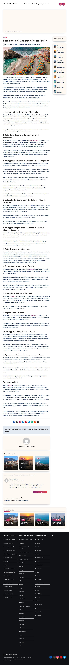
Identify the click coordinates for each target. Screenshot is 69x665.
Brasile (22, 577)
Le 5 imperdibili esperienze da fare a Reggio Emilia (61, 86)
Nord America (40, 557)
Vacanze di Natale (8, 594)
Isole (33, 4)
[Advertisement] (35, 20)
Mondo (38, 554)
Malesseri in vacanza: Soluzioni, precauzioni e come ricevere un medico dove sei (60, 76)
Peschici (12, 296)
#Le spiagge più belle (31, 44)
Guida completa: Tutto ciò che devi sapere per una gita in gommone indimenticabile (61, 91)
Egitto (22, 602)
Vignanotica (34, 315)
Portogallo (39, 579)
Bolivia (22, 573)
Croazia (22, 591)
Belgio (22, 570)
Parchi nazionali (8, 583)
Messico (39, 550)
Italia (4, 37)
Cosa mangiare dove (9, 572)
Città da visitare (8, 543)
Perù (38, 572)
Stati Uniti (39, 594)
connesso (13, 500)
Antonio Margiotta (11, 44)
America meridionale (25, 552)
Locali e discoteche (9, 579)
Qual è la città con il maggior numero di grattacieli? (60, 61)
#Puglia (38, 44)
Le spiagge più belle (9, 547)
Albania (22, 543)
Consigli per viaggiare (9, 539)
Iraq (21, 635)
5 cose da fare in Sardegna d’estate (61, 71)
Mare (29, 4)
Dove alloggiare (8, 597)
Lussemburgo (40, 539)
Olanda (38, 561)
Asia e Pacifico (56, 519)
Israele (22, 642)
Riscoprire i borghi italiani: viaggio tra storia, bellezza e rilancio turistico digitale (61, 66)
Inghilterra (23, 631)
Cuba (21, 595)
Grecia (22, 624)
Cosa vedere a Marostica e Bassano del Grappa (61, 46)
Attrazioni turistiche (9, 568)
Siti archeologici (8, 590)
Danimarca (23, 599)
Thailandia (39, 604)
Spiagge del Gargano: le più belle (25, 40)
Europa (22, 609)
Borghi (38, 4)
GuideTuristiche (10, 655)
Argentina (23, 555)
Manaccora (31, 269)
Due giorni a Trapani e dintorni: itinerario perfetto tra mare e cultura (61, 56)
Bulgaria (22, 581)
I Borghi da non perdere (10, 554)
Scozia (38, 586)
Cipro (21, 588)
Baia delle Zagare (34, 140)
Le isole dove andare (9, 550)
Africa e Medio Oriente (26, 539)
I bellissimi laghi (8, 557)
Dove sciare (7, 561)
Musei (47, 4)
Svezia (38, 597)
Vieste (10, 385)
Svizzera (39, 601)
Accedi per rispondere (40, 492)
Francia (22, 613)
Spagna (38, 590)
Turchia (38, 608)
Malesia (38, 543)
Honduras (22, 628)
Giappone (22, 620)
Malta (38, 547)
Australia (22, 562)
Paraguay (39, 568)
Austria (22, 566)
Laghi (42, 4)
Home (5, 31)
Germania (22, 617)
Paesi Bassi (39, 565)
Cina (21, 584)
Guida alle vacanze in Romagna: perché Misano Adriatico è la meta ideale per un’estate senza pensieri (61, 51)
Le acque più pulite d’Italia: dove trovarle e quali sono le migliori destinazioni (61, 81)
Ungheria (39, 612)
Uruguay (39, 615)
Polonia (38, 575)
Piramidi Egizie (8, 586)
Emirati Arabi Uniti (25, 606)
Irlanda (22, 638)
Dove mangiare (8, 575)
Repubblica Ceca (41, 583)
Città (25, 4)
